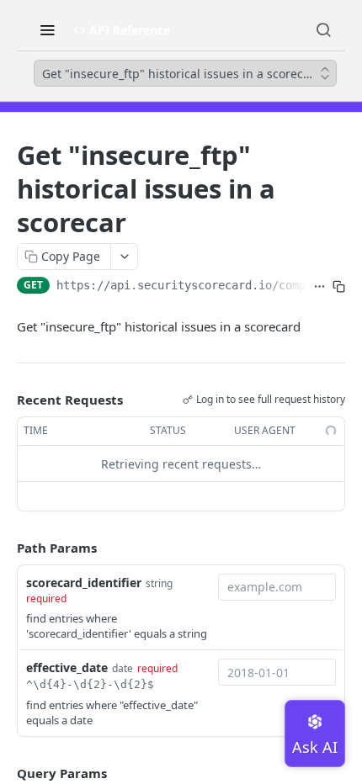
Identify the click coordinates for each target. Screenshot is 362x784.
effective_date (67, 667)
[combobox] (277, 587)
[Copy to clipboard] (339, 287)
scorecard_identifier (83, 583)
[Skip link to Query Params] (5, 773)
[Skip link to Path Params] (5, 548)
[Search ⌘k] (323, 29)
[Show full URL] (319, 287)
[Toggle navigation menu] (47, 29)
